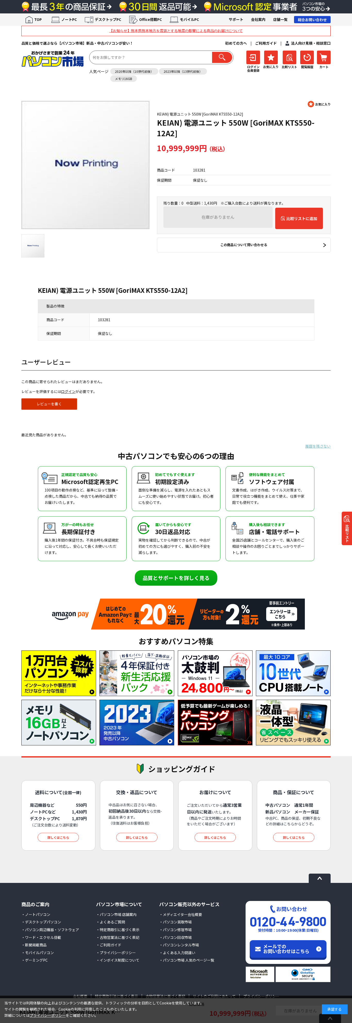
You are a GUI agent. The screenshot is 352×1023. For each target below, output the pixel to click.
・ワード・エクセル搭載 (41, 937)
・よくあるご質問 (110, 921)
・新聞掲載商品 (34, 944)
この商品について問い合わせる (243, 244)
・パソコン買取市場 (175, 921)
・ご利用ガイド (108, 944)
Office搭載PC (150, 19)
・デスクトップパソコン (41, 921)
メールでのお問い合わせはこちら (286, 949)
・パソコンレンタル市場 (179, 944)
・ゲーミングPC (34, 960)
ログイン (68, 391)
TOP (38, 19)
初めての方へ (236, 43)
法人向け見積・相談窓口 (311, 43)
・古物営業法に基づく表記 (117, 937)
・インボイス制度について (117, 960)
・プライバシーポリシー (116, 952)
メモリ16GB (123, 78)
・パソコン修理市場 (175, 929)
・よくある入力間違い (177, 952)
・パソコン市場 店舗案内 (116, 914)
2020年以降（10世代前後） (134, 71)
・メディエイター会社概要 (180, 914)
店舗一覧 (280, 19)
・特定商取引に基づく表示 (117, 929)
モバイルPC (189, 19)
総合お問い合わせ (312, 19)
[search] (222, 57)
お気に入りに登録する (319, 104)
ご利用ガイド (266, 43)
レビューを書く (49, 403)
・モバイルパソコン (37, 952)
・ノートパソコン (35, 914)
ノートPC (69, 19)
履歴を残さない (318, 446)
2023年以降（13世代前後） (183, 71)
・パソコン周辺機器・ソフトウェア (50, 929)
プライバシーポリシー (48, 1015)
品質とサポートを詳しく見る (176, 578)
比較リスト (347, 533)
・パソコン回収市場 (175, 937)
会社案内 (258, 19)
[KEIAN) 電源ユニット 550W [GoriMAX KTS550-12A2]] (85, 165)
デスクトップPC (108, 19)
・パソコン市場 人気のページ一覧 (186, 960)
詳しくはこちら (58, 837)
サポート (236, 19)
